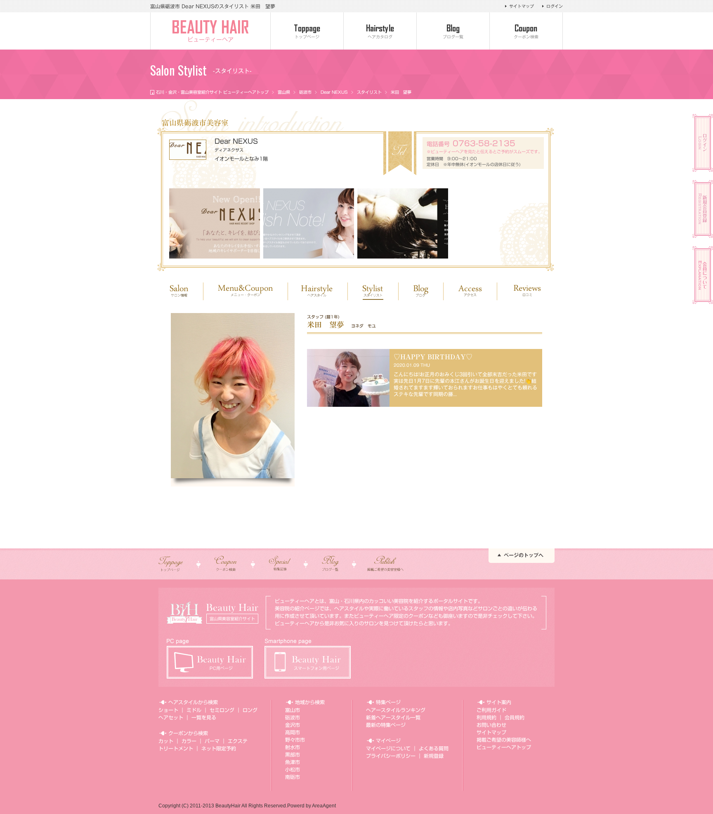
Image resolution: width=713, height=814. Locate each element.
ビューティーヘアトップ (504, 747)
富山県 (284, 92)
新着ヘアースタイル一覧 (393, 717)
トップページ (307, 37)
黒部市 (292, 754)
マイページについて (388, 748)
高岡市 (292, 732)
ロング (250, 709)
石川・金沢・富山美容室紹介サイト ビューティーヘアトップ (212, 92)
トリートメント (175, 748)
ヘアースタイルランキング (395, 709)
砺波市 (305, 92)
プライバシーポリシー (391, 755)
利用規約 (486, 717)
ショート (168, 709)
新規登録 (434, 755)
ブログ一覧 (453, 37)
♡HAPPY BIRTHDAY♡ (433, 357)
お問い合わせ (491, 724)
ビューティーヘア (210, 40)
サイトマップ (521, 6)
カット (165, 740)
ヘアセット (170, 717)
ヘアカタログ (380, 37)
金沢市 (292, 724)
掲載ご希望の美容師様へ (504, 739)
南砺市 (292, 776)
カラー (189, 740)
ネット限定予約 (218, 748)
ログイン (554, 6)
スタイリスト (369, 92)
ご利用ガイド (491, 709)
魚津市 (292, 761)
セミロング (222, 709)
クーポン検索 (526, 37)
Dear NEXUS (334, 92)
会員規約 (514, 717)
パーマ (212, 740)
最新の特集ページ (386, 724)
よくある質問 (434, 748)
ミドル (194, 709)
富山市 (292, 709)
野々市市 (295, 739)
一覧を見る (203, 717)
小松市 (292, 769)
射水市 (292, 747)
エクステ (238, 740)
